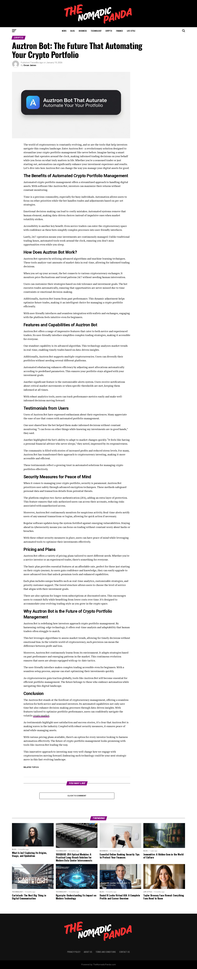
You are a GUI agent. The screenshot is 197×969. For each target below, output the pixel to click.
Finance (119, 30)
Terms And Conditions (106, 951)
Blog (72, 30)
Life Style (131, 30)
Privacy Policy (73, 951)
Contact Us (124, 951)
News (64, 30)
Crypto (108, 30)
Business (83, 30)
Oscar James (30, 65)
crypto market (41, 715)
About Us (88, 951)
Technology (96, 30)
